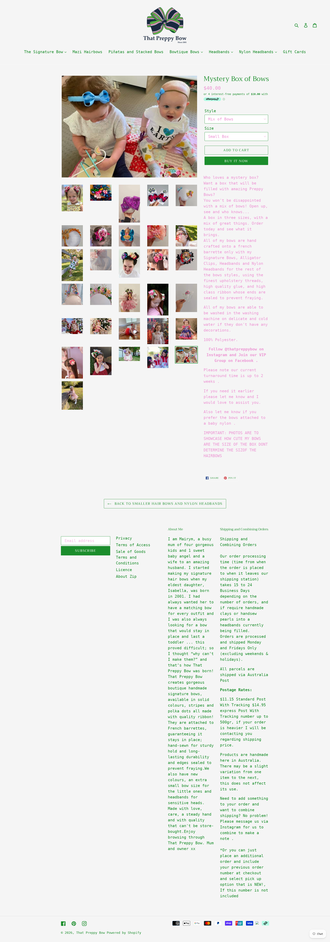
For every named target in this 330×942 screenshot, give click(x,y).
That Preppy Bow (91, 933)
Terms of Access (133, 545)
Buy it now (236, 161)
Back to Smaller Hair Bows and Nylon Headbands (167, 504)
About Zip (126, 576)
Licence (124, 569)
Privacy (124, 538)
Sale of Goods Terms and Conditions (131, 557)
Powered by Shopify (124, 933)
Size (209, 128)
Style (210, 111)
